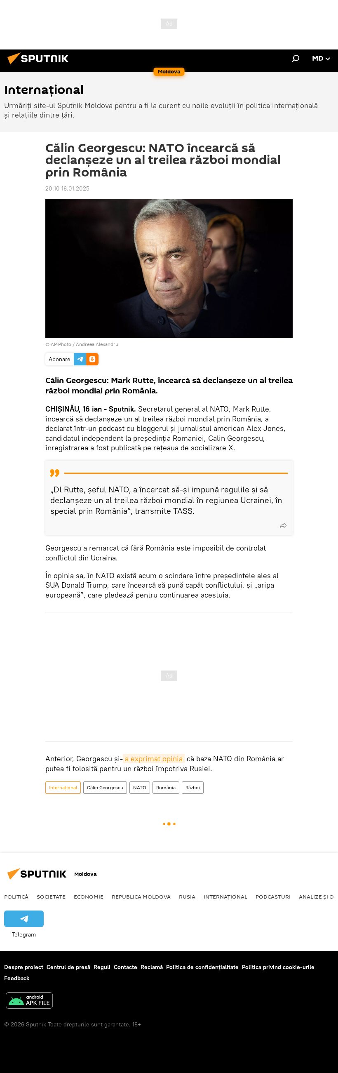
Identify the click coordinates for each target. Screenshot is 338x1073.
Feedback (16, 978)
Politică (16, 896)
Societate (51, 896)
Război (192, 787)
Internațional (63, 787)
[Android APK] (29, 1001)
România (166, 787)
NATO (139, 787)
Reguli (102, 967)
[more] (283, 525)
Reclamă (152, 967)
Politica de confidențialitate (202, 967)
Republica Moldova (141, 896)
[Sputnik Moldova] (40, 65)
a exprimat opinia (154, 758)
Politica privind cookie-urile (278, 967)
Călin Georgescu (105, 787)
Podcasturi (273, 896)
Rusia (187, 896)
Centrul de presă (68, 967)
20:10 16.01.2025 (67, 188)
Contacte (125, 967)
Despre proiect (23, 967)
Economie (88, 896)
